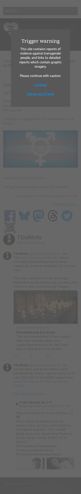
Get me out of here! (40, 94)
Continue (40, 85)
